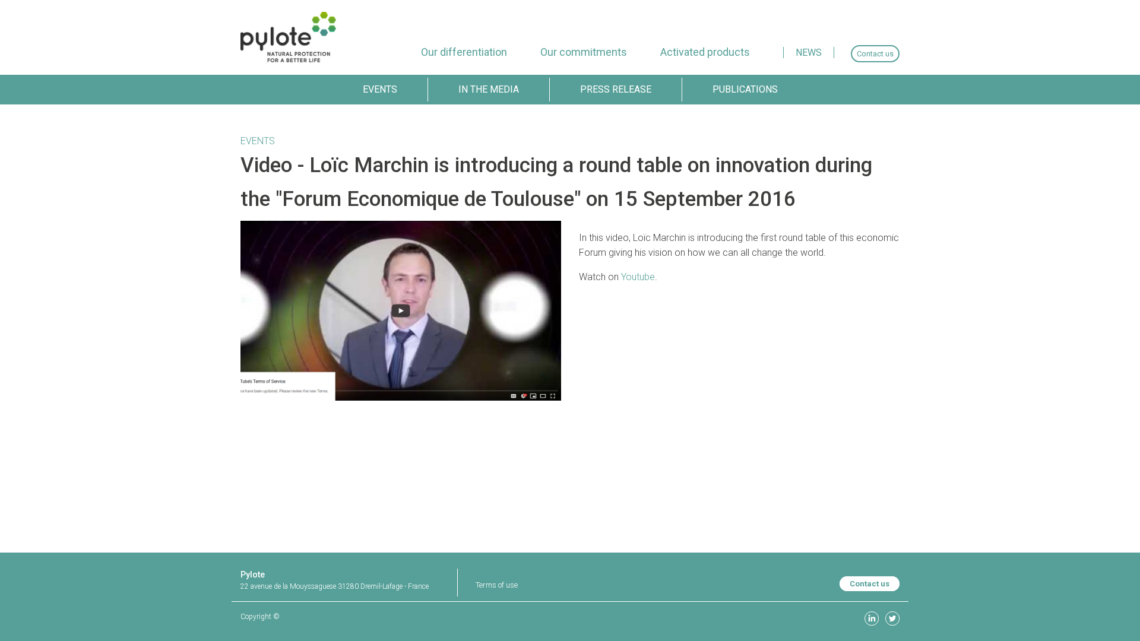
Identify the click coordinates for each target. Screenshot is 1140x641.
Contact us (869, 583)
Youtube (638, 277)
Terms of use (497, 584)
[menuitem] (464, 52)
